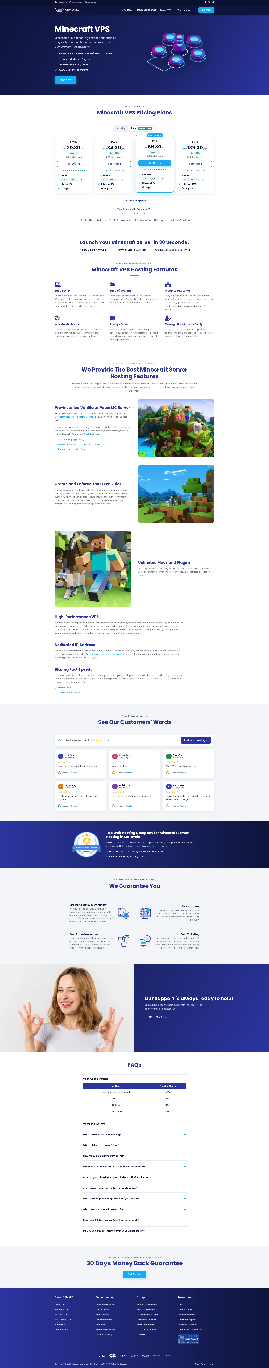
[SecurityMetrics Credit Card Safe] (188, 1339)
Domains (100, 1324)
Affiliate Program (145, 1324)
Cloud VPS (165, 10)
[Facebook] (205, 2)
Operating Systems (94, 1123)
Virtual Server (102, 1309)
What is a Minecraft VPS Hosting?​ (102, 1134)
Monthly (121, 128)
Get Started (73, 164)
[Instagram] (209, 2)
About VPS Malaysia (147, 1304)
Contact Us (62, 3)
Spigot (75, 434)
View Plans (65, 79)
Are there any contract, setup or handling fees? (110, 1188)
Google (74, 773)
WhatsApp (92, 3)
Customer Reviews (146, 1319)
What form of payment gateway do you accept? (111, 1198)
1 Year (141, 128)
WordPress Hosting (105, 1329)
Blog (180, 1304)
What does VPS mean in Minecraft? (103, 1209)
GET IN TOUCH (155, 1017)
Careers (141, 1334)
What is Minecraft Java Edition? (101, 1145)
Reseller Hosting (104, 1319)
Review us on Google (195, 740)
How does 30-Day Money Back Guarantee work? (111, 1220)
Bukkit (87, 434)
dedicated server (101, 387)
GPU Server (127, 9)
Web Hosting (184, 10)
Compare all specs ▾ (134, 200)
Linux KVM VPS (62, 1314)
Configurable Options (95, 1078)
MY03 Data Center (146, 1329)
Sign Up (206, 9)
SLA (197, 1364)
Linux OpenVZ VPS (64, 1319)
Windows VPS (62, 1309)
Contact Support (187, 1319)
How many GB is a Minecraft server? (104, 1156)
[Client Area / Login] (213, 2)
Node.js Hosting (104, 1334)
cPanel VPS (60, 1324)
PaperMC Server (84, 417)
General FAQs (185, 1309)
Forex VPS (60, 1304)
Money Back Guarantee (190, 1329)
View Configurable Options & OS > (134, 209)
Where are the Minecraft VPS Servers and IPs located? (114, 1166)
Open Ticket (77, 3)
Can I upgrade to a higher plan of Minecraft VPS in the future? (118, 1177)
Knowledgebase (186, 1314)
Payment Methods (187, 1324)
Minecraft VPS (62, 1329)
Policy (203, 1364)
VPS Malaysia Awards (147, 1314)
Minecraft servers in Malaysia (105, 654)
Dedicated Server (146, 9)
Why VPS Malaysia (146, 1309)
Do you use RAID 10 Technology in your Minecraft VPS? (114, 1230)
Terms (211, 1364)
